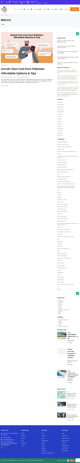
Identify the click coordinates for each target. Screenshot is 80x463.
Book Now (74, 9)
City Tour (60, 322)
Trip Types (15, 2)
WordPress (41, 460)
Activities (53, 9)
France (60, 307)
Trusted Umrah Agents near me (63, 248)
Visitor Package (60, 279)
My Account (38, 2)
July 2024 (59, 116)
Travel (58, 239)
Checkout (46, 2)
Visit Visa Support (60, 277)
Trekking (44, 450)
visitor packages (60, 282)
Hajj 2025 (59, 194)
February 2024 (60, 128)
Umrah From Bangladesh (62, 255)
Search (77, 33)
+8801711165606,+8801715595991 (18, 1)
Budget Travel (65, 440)
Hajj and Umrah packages (62, 204)
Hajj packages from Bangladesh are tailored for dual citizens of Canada (67, 224)
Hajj (20, 2)
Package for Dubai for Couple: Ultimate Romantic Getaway (72, 405)
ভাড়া (58, 286)
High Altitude (65, 448)
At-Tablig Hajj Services (62, 162)
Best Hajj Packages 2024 (62, 167)
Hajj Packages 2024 (61, 221)
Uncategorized (60, 272)
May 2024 (59, 121)
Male (60, 312)
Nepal (60, 313)
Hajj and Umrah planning (62, 206)
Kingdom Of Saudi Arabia (64, 309)
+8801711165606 (7, 437)
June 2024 (59, 118)
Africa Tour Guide (60, 149)
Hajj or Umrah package (62, 216)
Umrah (26, 2)
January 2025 (60, 102)
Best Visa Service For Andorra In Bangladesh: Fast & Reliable (72, 416)
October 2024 (60, 109)
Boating (60, 321)
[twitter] (3, 1)
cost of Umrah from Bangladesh (63, 181)
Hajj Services (59, 227)
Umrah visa (59, 270)
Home (2, 2)
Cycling (60, 323)
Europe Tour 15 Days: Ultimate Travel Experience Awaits (72, 395)
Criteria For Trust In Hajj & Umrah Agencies (65, 183)
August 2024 (59, 114)
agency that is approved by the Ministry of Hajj (66, 151)
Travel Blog (59, 243)
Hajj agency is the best (61, 199)
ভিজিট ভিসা (58, 289)
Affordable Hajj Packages (62, 141)
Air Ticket (59, 153)
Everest (60, 305)
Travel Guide (59, 246)
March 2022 (59, 135)
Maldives (60, 311)
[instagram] (6, 1)
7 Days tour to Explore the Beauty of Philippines (73, 375)
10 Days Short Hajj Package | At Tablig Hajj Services (72, 353)
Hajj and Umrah (4, 65)
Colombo (60, 304)
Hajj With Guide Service (63, 326)
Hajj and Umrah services (62, 211)
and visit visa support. (61, 159)
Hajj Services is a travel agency (63, 229)
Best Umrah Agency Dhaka (62, 171)
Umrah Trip (64, 435)
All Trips (29, 9)
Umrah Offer (59, 260)
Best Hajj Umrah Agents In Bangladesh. (65, 169)
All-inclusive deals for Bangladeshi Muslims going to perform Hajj (67, 157)
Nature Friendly (65, 438)
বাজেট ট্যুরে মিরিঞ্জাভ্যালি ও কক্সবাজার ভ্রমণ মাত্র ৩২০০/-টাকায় (73, 336)
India (60, 308)
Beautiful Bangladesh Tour (64, 319)
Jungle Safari (45, 440)
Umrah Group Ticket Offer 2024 (63, 258)
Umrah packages (60, 265)
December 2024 (60, 104)
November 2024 (60, 106)
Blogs (32, 2)
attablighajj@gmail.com (33, 1)
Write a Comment (24, 77)
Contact (66, 9)
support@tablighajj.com (8, 439)
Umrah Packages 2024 (62, 267)
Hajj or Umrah (60, 213)
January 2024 (60, 130)
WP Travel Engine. (29, 460)
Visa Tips (59, 274)
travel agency (60, 241)
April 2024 (59, 123)
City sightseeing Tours (61, 179)
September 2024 (60, 111)
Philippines (70, 380)
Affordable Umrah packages (63, 144)
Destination (8, 2)
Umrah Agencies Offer (61, 253)
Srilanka (23, 438)
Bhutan (60, 303)
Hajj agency (59, 197)
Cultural (64, 443)
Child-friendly (65, 445)
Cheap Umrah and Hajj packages (64, 176)
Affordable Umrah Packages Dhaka (64, 146)
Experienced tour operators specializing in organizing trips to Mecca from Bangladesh (66, 187)
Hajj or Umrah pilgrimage (62, 218)
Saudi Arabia (59, 234)
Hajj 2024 (59, 192)
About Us (21, 9)
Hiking (43, 445)
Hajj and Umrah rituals (61, 209)
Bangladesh (61, 301)
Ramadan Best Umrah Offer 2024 (64, 231)
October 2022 (60, 133)
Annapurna (61, 300)
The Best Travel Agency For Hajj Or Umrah (65, 236)
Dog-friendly (65, 450)
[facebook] (1, 1)
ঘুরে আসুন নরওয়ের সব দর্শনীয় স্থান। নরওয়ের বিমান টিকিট (65, 284)
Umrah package (60, 262)
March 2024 (59, 126)
